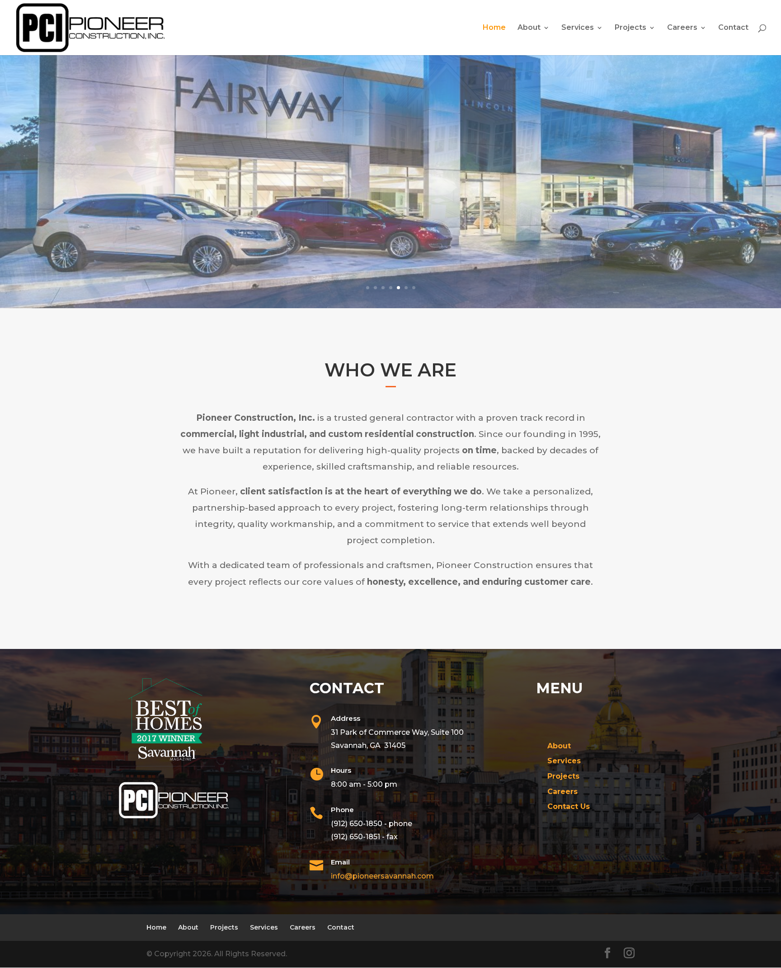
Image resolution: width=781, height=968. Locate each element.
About (529, 28)
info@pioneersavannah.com (382, 876)
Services (577, 28)
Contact (733, 28)
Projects (630, 28)
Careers (682, 28)
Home (494, 28)
